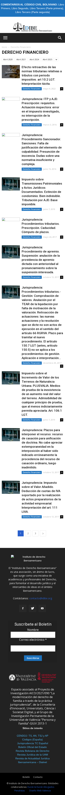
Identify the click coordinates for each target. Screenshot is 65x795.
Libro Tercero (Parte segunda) (32, 12)
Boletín (26, 777)
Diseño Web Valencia (40, 790)
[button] (60, 38)
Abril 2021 (21, 59)
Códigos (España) (32, 739)
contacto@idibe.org (40, 598)
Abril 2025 (47, 59)
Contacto (38, 777)
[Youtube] (42, 608)
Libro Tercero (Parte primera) (46, 8)
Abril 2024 (34, 59)
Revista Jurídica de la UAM (32, 754)
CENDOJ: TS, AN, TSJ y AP (32, 735)
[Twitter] (32, 608)
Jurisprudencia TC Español (32, 743)
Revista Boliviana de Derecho (32, 750)
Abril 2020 (8, 59)
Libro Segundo (20, 8)
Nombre (33, 630)
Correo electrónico (33, 640)
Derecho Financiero (32, 88)
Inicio (4, 47)
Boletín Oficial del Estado (32, 747)
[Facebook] (22, 608)
